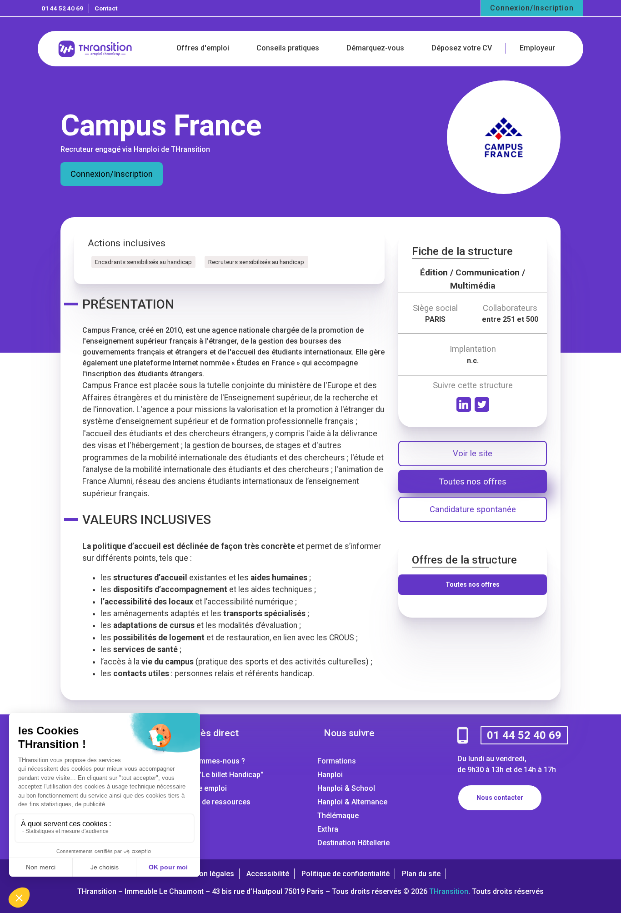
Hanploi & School (346, 788)
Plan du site (421, 873)
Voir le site (472, 453)
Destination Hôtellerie (353, 842)
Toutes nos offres (472, 481)
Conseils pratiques (287, 48)
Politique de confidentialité (345, 873)
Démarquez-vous (375, 48)
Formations (336, 761)
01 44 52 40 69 (62, 8)
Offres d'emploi (202, 48)
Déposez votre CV (461, 48)
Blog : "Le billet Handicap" (220, 774)
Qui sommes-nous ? (211, 761)
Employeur (537, 48)
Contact (106, 8)
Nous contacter (499, 797)
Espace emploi (202, 788)
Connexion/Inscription (532, 8)
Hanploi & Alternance (352, 802)
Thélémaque (338, 815)
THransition (448, 891)
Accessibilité (267, 873)
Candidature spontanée (473, 509)
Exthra (327, 829)
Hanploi (330, 774)
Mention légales (207, 873)
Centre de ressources (214, 802)
